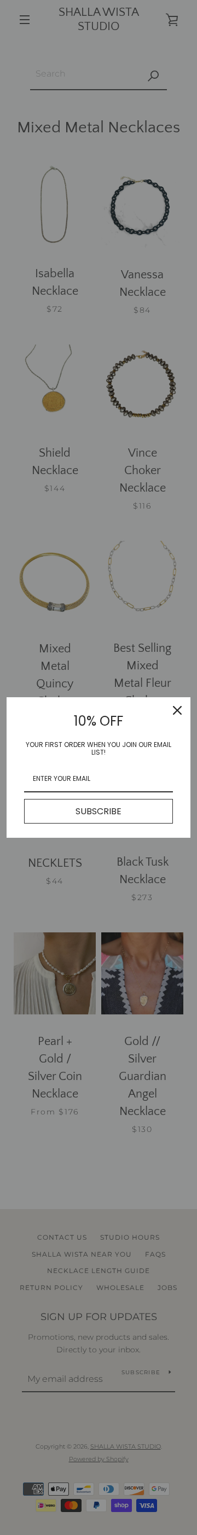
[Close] (177, 710)
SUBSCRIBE (98, 811)
